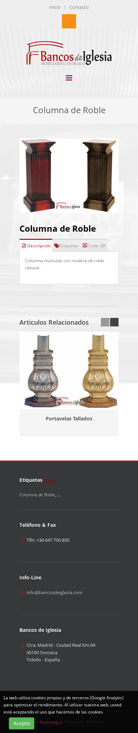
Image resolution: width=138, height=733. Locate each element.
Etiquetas (69, 246)
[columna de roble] (69, 175)
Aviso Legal (51, 722)
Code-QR (96, 246)
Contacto (79, 7)
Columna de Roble (57, 228)
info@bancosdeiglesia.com (54, 592)
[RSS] (69, 21)
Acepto (21, 723)
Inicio (55, 7)
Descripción (39, 246)
